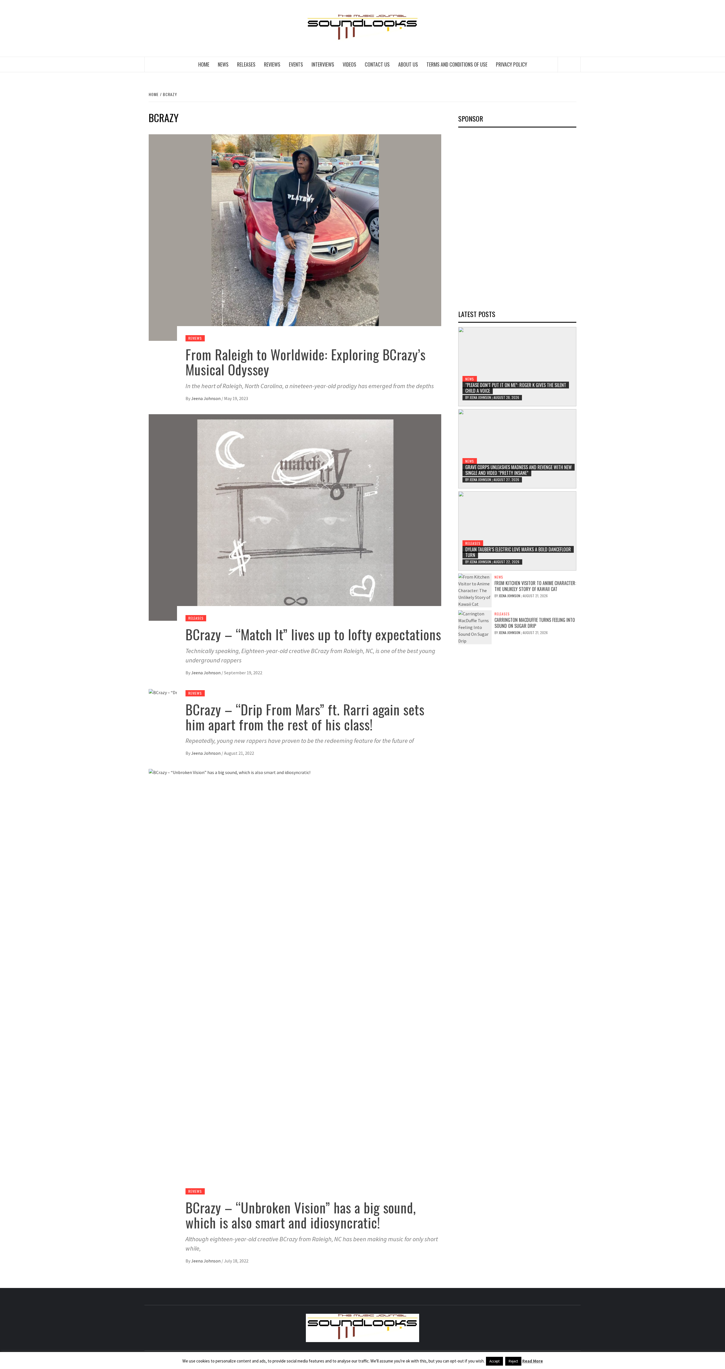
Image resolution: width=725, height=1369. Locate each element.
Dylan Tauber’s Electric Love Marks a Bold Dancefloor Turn (518, 552)
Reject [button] (513, 1361)
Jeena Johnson (206, 398)
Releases (246, 64)
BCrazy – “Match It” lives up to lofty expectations (313, 634)
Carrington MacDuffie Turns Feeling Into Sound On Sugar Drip (534, 623)
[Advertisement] (500, 217)
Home (203, 64)
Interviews (323, 64)
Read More (532, 1361)
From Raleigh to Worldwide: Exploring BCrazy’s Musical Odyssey (305, 361)
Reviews (272, 64)
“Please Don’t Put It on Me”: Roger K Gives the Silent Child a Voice (515, 388)
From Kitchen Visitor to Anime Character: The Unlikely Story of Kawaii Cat (535, 586)
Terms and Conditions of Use (457, 64)
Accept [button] (494, 1361)
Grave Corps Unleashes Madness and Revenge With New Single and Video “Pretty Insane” (518, 470)
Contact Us (377, 64)
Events (296, 64)
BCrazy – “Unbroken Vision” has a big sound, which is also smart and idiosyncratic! (300, 1214)
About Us (408, 64)
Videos (349, 64)
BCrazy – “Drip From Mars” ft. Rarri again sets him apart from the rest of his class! (305, 716)
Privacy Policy (511, 64)
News (223, 64)
